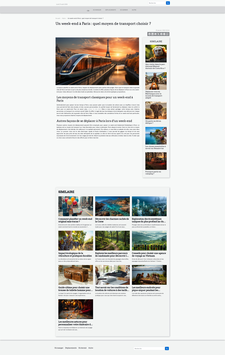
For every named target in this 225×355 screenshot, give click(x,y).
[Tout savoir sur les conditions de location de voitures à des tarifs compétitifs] (112, 274)
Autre (134, 10)
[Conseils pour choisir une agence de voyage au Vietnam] (149, 240)
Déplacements (110, 10)
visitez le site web (94, 109)
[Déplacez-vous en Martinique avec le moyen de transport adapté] (156, 81)
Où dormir (124, 10)
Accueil (58, 18)
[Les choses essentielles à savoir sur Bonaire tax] (156, 135)
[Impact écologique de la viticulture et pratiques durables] (75, 240)
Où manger (97, 10)
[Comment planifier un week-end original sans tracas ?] (75, 206)
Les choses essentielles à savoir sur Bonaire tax (155, 147)
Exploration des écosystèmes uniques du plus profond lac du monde (148, 222)
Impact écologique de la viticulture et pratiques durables (75, 254)
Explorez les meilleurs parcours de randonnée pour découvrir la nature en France (111, 256)
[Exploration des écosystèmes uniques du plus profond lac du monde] (149, 206)
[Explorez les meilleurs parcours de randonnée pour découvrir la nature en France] (112, 240)
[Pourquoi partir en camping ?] (156, 161)
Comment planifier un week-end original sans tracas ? (75, 220)
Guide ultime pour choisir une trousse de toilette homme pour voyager (74, 290)
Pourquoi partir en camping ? (153, 173)
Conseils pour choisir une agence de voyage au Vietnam (149, 254)
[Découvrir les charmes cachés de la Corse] (112, 206)
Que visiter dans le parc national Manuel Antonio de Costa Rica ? (155, 66)
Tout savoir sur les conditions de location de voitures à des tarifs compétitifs (111, 290)
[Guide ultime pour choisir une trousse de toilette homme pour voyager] (75, 274)
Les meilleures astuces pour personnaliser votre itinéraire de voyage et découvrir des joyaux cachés (75, 325)
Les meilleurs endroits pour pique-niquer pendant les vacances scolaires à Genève (146, 290)
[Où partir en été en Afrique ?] (156, 110)
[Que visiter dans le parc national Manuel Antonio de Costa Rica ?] (156, 53)
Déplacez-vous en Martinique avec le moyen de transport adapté (153, 95)
